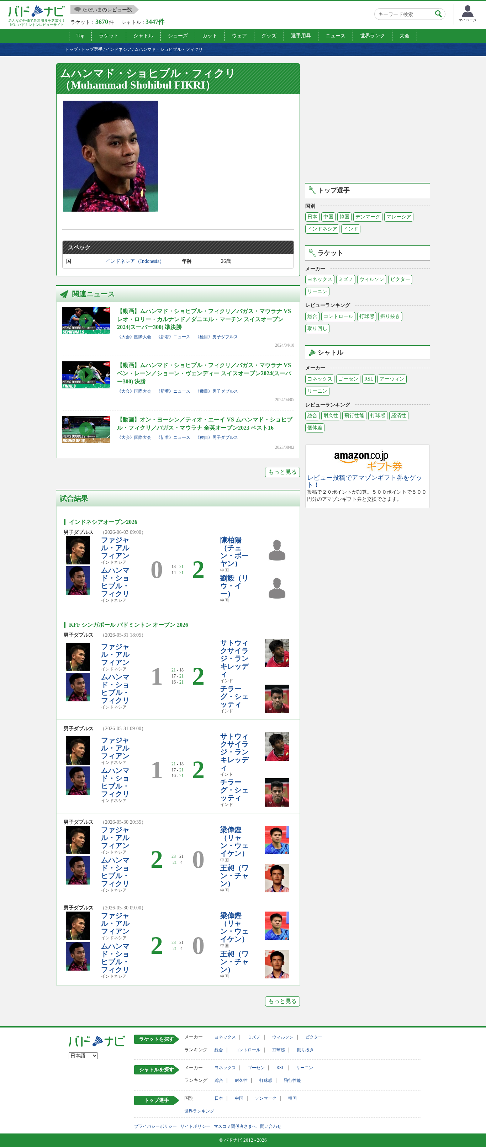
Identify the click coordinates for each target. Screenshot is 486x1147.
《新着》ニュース (173, 337)
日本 (312, 216)
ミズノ (345, 279)
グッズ (269, 35)
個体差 (314, 427)
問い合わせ (270, 1126)
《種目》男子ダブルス (216, 337)
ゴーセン (348, 379)
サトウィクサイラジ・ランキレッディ (234, 658)
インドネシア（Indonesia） (134, 261)
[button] (110, 156)
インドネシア (322, 229)
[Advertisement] (367, 122)
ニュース (335, 35)
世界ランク (372, 35)
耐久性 (330, 415)
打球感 (366, 316)
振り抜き (390, 316)
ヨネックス (319, 279)
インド (350, 229)
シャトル (143, 35)
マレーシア (398, 216)
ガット (209, 35)
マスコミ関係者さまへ (235, 1126)
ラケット (109, 35)
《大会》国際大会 (134, 337)
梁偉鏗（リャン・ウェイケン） (234, 841)
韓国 (344, 216)
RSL (369, 379)
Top (80, 35)
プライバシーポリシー (155, 1126)
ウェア (239, 35)
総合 (312, 316)
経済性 (398, 415)
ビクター (400, 279)
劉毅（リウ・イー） (234, 586)
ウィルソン (371, 279)
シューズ (178, 35)
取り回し (317, 328)
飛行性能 (354, 415)
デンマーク (367, 216)
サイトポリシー (195, 1126)
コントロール (338, 316)
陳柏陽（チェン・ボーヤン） (234, 551)
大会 (405, 35)
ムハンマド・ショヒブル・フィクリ (115, 582)
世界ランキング (199, 1111)
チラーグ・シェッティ (234, 696)
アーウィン (392, 379)
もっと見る (282, 472)
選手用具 (301, 35)
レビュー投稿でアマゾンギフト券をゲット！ (364, 481)
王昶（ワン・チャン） (234, 875)
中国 (328, 216)
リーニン (317, 291)
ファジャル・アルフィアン (115, 547)
